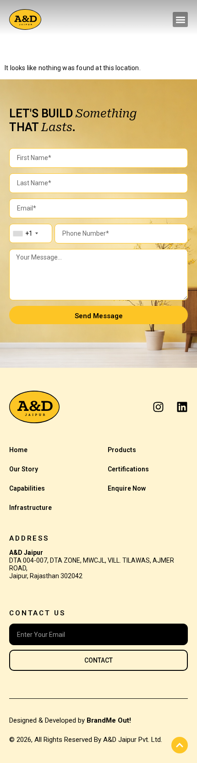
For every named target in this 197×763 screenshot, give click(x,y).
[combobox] (25, 233)
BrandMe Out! (109, 720)
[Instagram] (158, 407)
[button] (180, 19)
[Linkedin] (182, 407)
